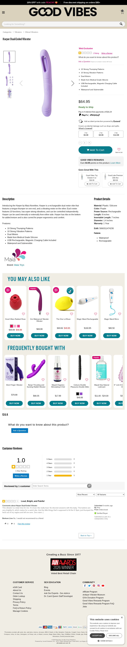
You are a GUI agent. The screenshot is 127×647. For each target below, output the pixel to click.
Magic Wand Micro (111, 319)
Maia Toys (19, 264)
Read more (104, 631)
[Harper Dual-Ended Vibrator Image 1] (47, 83)
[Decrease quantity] (80, 142)
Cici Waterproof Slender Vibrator (39, 320)
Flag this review (24, 524)
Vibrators (18, 32)
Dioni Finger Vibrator (14, 385)
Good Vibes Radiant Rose (15, 319)
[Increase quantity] (89, 142)
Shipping (17, 599)
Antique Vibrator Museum (94, 594)
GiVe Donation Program (93, 597)
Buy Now (15, 335)
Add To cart (97, 149)
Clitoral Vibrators (31, 32)
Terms (15, 605)
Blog (46, 587)
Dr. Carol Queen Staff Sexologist (58, 596)
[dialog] (106, 630)
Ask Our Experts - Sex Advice (57, 593)
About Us (17, 590)
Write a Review (106, 53)
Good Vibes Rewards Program (96, 600)
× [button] (122, 618)
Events (47, 590)
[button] (3, 12)
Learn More (115, 163)
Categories (7, 32)
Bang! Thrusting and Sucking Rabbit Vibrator (36, 386)
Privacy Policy (19, 602)
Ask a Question (84, 61)
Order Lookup (19, 596)
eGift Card (17, 587)
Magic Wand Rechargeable (87, 319)
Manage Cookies (20, 611)
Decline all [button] (114, 635)
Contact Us (18, 593)
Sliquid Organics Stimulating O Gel (58, 386)
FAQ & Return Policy (22, 608)
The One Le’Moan (63, 319)
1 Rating (96, 53)
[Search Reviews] (89, 486)
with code (42, 2)
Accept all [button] (97, 635)
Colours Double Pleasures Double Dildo (80, 386)
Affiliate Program (90, 591)
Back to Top (85, 535)
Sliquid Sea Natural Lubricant (101, 386)
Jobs (85, 606)
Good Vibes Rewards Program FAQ (98, 603)
